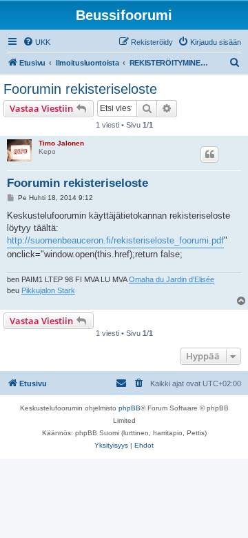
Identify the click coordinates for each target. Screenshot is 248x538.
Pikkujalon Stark (48, 290)
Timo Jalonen (61, 143)
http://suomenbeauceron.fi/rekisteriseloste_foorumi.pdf (115, 240)
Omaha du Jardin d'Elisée (171, 279)
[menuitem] (36, 42)
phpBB (129, 408)
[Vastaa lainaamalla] (209, 154)
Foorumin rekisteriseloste (80, 89)
